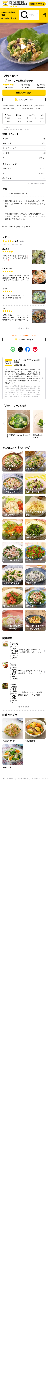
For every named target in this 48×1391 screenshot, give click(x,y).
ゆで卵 (5, 138)
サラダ (11, 779)
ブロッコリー (7, 143)
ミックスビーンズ (9, 148)
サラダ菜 (5, 153)
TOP (3, 779)
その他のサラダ (23, 779)
